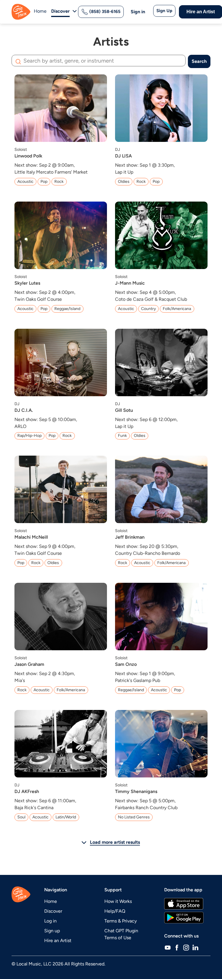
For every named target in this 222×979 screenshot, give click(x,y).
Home (40, 11)
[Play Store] (184, 917)
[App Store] (183, 904)
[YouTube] (167, 947)
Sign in (138, 11)
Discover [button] (60, 11)
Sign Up (164, 10)
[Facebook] (177, 947)
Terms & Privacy (120, 921)
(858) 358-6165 (104, 11)
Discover (53, 911)
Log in (50, 921)
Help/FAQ (114, 911)
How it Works (118, 901)
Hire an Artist (57, 940)
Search (199, 61)
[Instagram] (186, 947)
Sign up (52, 930)
